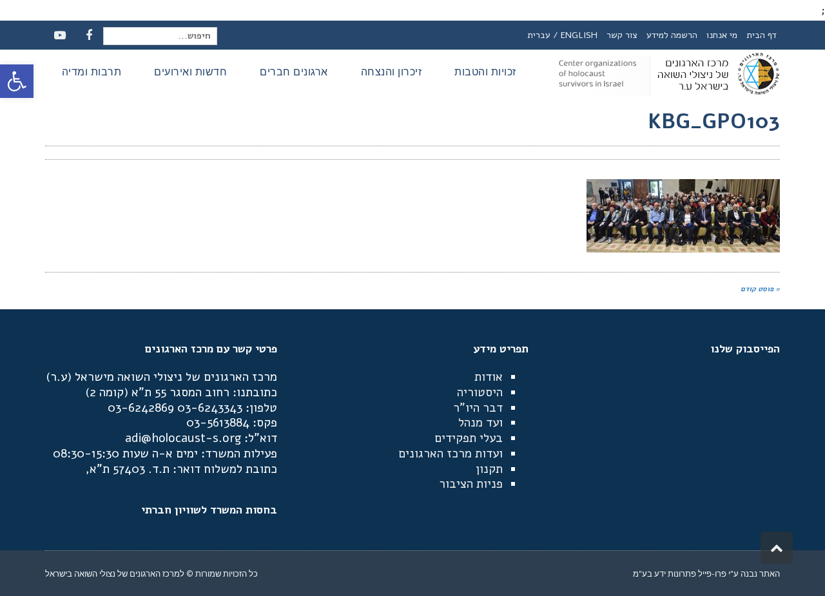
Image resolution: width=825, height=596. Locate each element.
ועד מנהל (480, 422)
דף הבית (761, 35)
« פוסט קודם (760, 289)
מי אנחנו (721, 35)
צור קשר (622, 35)
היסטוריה (480, 392)
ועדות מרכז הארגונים (450, 453)
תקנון (489, 469)
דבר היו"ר (478, 407)
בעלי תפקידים (468, 438)
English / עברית (562, 35)
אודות (488, 377)
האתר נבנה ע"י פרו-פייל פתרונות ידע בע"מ (706, 573)
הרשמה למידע (671, 35)
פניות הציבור (471, 484)
